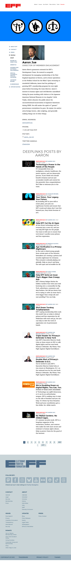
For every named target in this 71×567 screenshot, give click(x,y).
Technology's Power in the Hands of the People (48, 165)
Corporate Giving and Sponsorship (12, 542)
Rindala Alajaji (53, 243)
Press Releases (26, 518)
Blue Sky (29, 480)
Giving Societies (10, 540)
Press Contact (42, 516)
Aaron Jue (51, 161)
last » (43, 445)
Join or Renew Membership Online (11, 534)
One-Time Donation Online (11, 537)
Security (8, 499)
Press (12, 52)
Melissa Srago (40, 333)
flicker (43, 480)
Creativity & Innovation (12, 520)
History (24, 501)
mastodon (8, 480)
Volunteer (24, 497)
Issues (40, 4)
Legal (7, 497)
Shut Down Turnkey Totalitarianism (45, 308)
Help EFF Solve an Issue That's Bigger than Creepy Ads (48, 277)
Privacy (7, 518)
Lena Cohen (52, 271)
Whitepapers (25, 524)
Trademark (23, 557)
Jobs (23, 505)
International (9, 524)
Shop (7, 545)
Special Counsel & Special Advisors (13, 75)
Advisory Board (13, 80)
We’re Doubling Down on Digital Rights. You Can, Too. (49, 386)
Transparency (9, 522)
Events (24, 520)
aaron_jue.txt (29, 137)
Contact (13, 49)
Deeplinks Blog (41, 161)
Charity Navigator (32, 485)
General (8, 494)
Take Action (52, 4)
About (35, 4)
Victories (24, 499)
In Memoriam (14, 84)
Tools (58, 4)
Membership (9, 501)
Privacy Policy (42, 557)
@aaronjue (26, 144)
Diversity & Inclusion (27, 509)
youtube (36, 480)
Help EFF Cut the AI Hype (47, 223)
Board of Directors (13, 61)
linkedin (50, 480)
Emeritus (13, 64)
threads (63, 480)
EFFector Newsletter (27, 526)
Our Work (45, 4)
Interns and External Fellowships (14, 69)
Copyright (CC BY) (8, 557)
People (13, 55)
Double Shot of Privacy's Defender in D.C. (47, 360)
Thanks (57, 557)
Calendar (24, 494)
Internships (25, 503)
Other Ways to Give (11, 547)
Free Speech (9, 516)
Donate (63, 4)
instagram (22, 480)
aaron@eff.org (27, 123)
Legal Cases (25, 522)
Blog (23, 516)
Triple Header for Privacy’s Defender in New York (48, 337)
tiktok (57, 480)
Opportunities (15, 87)
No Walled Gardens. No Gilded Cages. (46, 417)
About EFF (14, 46)
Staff (12, 58)
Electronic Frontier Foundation (13, 6)
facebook (15, 480)
